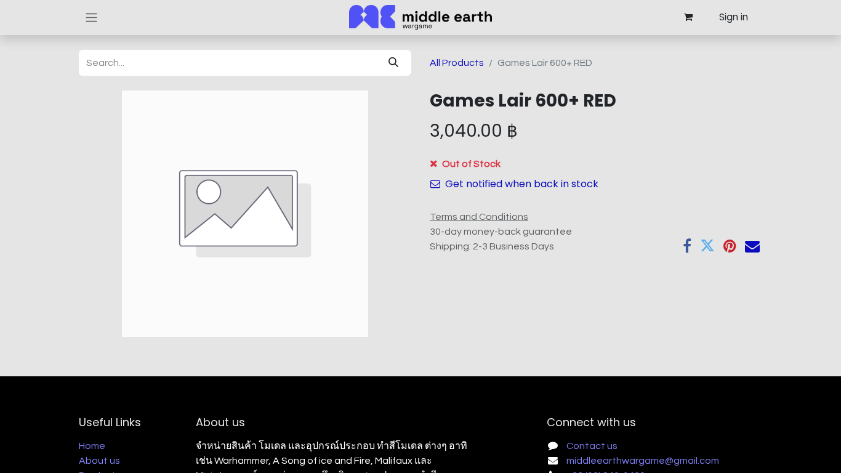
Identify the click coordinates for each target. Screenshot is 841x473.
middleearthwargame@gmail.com (642, 461)
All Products (457, 63)
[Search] (393, 63)
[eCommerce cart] (687, 17)
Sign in (733, 16)
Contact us (592, 446)
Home (92, 446)
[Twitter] (707, 245)
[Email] (752, 245)
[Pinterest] (729, 245)
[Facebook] (687, 245)
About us (99, 461)
